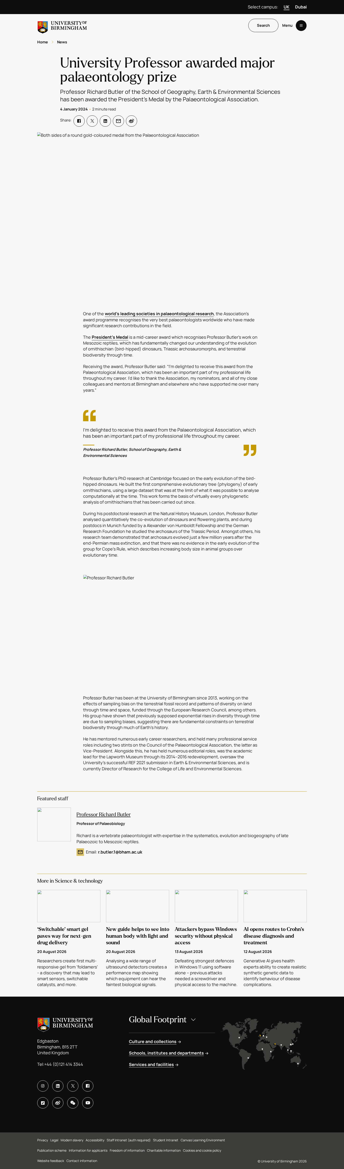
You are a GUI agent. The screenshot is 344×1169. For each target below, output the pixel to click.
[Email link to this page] (118, 121)
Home (42, 42)
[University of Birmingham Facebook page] (87, 1086)
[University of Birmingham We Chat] (72, 1102)
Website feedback (50, 1160)
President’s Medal (110, 337)
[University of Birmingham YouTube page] (87, 1102)
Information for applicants (88, 1150)
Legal (54, 1140)
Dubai (301, 7)
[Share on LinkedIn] (105, 121)
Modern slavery (72, 1140)
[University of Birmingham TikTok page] (42, 1102)
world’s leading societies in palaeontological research (159, 313)
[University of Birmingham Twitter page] (72, 1086)
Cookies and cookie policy (202, 1150)
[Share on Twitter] (92, 121)
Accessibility (95, 1140)
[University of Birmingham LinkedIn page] (57, 1086)
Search (263, 25)
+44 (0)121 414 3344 (63, 1064)
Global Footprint (158, 1019)
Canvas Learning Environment (203, 1140)
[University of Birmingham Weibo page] (57, 1102)
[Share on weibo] (131, 121)
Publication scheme (51, 1150)
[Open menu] (301, 25)
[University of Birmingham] (62, 25)
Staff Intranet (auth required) (129, 1140)
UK (286, 7)
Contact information (81, 1160)
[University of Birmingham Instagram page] (42, 1086)
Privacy (42, 1140)
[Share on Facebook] (79, 121)
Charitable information (164, 1150)
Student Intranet (165, 1140)
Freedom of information (127, 1150)
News (62, 42)
